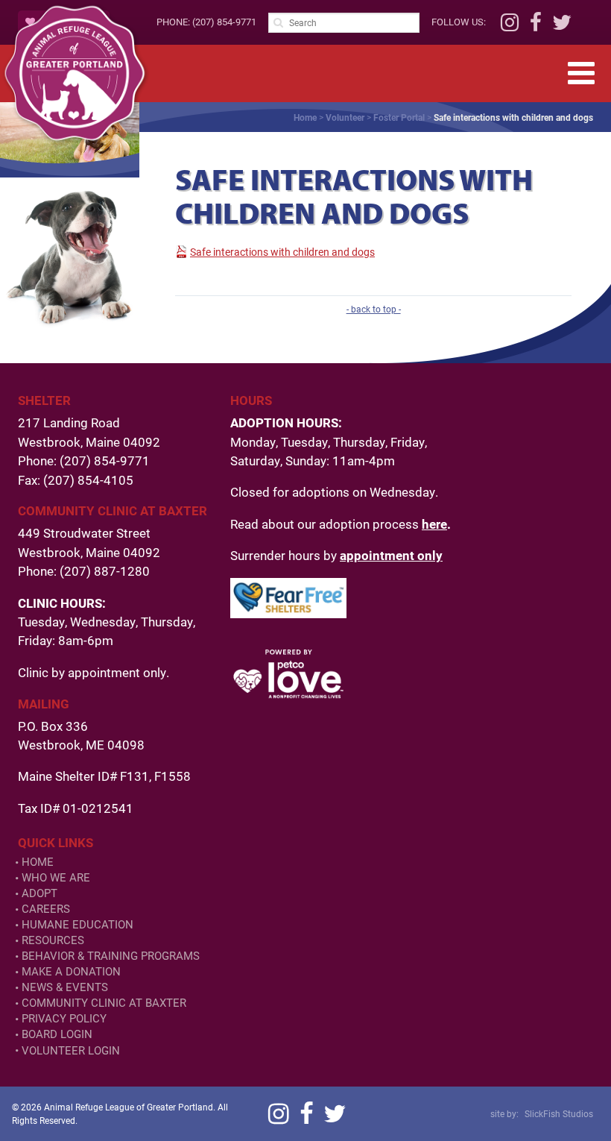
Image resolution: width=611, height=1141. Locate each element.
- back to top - (373, 309)
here (434, 523)
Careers (46, 909)
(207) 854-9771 (224, 21)
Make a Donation (71, 971)
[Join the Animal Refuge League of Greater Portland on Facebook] (536, 26)
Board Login (57, 1034)
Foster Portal (399, 117)
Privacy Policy (64, 1018)
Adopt (39, 893)
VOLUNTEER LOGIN (71, 1050)
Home (305, 117)
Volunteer (345, 117)
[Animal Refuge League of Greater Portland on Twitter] (562, 26)
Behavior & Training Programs (111, 956)
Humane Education (77, 924)
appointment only (391, 555)
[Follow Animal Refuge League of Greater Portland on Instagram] (510, 26)
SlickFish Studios (559, 1113)
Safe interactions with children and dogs (282, 252)
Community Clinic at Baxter (104, 1003)
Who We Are (56, 877)
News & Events (65, 987)
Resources (53, 940)
